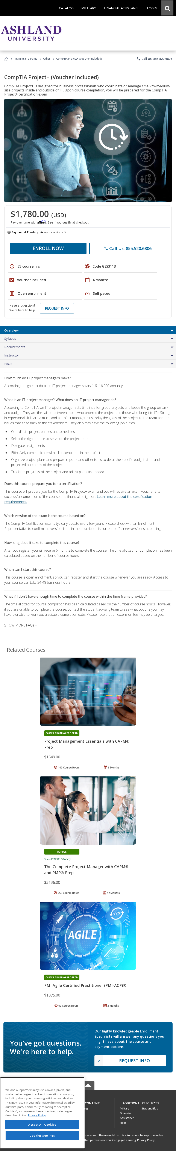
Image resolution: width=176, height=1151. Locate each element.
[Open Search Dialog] (167, 7)
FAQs (8, 363)
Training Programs (26, 58)
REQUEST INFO (57, 308)
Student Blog (149, 1108)
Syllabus (10, 338)
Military (124, 1108)
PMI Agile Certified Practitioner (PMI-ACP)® (85, 985)
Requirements (14, 347)
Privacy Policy (146, 1140)
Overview (11, 330)
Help (123, 1123)
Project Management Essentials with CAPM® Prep (86, 744)
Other (46, 58)
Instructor (11, 355)
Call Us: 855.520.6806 (154, 59)
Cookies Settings (42, 1135)
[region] (42, 1112)
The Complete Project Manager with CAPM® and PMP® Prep (86, 869)
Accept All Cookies (42, 1124)
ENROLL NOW (48, 248)
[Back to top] (88, 1102)
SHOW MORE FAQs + (20, 625)
